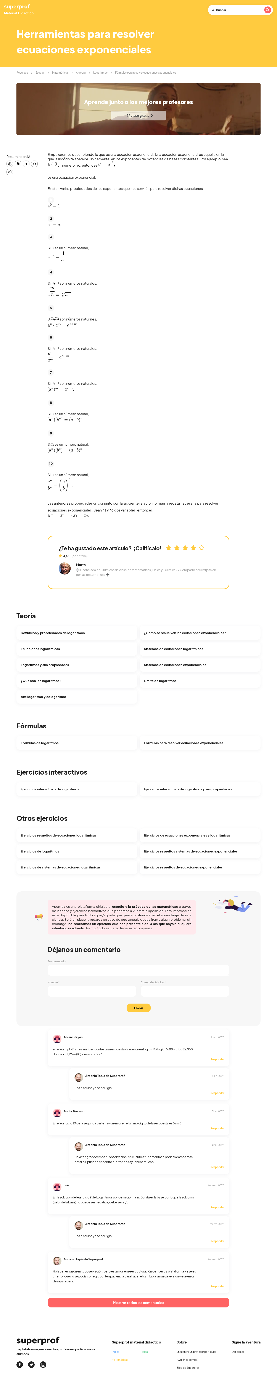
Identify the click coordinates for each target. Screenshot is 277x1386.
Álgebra (81, 72)
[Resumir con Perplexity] (9, 172)
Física (144, 1351)
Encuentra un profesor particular (196, 1351)
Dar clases (238, 1351)
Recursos (22, 72)
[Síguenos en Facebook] (19, 1364)
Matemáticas (60, 72)
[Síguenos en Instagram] (43, 1364)
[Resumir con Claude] (18, 164)
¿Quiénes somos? (187, 1359)
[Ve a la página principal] (19, 10)
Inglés (115, 1351)
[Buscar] (267, 9)
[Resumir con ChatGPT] (9, 164)
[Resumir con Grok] (34, 164)
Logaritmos (100, 72)
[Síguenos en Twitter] (31, 1364)
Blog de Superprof (188, 1367)
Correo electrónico (153, 982)
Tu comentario (57, 961)
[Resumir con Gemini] (26, 164)
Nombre (54, 982)
